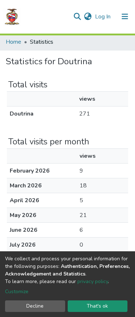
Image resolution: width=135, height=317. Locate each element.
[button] (88, 16)
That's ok (97, 306)
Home (13, 42)
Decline (35, 306)
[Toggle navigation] (125, 16)
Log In (103, 17)
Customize (16, 291)
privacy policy (92, 281)
